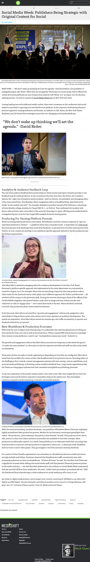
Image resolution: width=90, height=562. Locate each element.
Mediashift (18, 3)
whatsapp (80, 503)
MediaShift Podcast (25, 543)
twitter (71, 503)
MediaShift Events (24, 537)
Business (4, 537)
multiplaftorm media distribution (12, 503)
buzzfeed (34, 500)
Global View (5, 540)
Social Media (5, 535)
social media (61, 503)
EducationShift (6, 532)
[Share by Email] (79, 8)
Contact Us (22, 532)
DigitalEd (22, 540)
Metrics (4, 529)
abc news (11, 500)
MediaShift (10, 525)
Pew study (83, 224)
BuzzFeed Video (46, 500)
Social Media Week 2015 (43, 97)
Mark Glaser (82, 548)
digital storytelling (60, 500)
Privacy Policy (39, 559)
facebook (72, 500)
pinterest (41, 503)
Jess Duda (8, 22)
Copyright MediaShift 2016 (43, 561)
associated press (23, 500)
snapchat (51, 503)
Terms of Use (49, 559)
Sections (2, 2)
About (21, 529)
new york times (30, 503)
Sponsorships (23, 535)
